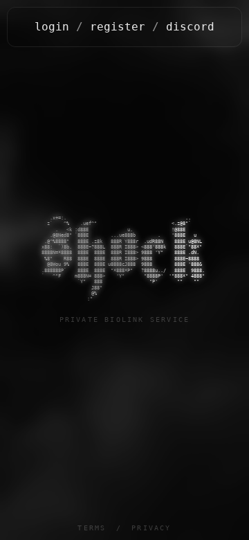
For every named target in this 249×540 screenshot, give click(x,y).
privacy (151, 528)
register (117, 26)
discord (190, 26)
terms (91, 528)
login (52, 26)
